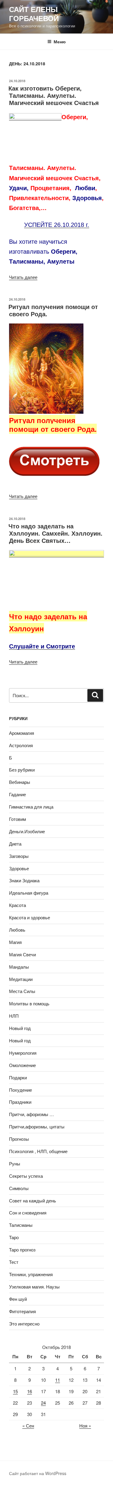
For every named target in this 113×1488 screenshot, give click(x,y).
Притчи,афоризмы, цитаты (36, 1126)
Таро (14, 1237)
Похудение (20, 1090)
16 (29, 1391)
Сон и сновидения (27, 1212)
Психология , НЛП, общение (38, 1151)
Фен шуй (18, 1299)
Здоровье (19, 868)
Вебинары (19, 782)
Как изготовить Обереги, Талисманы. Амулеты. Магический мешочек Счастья (53, 95)
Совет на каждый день (32, 1200)
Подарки (18, 1077)
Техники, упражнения (31, 1274)
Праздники (20, 1102)
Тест (13, 1262)
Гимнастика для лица (31, 806)
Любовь (17, 930)
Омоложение (22, 1065)
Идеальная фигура (28, 892)
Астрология (21, 745)
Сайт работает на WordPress (37, 1473)
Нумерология (22, 1053)
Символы (19, 1188)
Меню (60, 42)
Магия (15, 942)
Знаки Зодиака (24, 880)
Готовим (17, 819)
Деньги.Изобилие (27, 831)
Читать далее (23, 277)
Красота (17, 905)
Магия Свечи (22, 954)
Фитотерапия (22, 1311)
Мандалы (19, 967)
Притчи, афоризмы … (31, 1114)
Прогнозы (19, 1139)
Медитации (21, 979)
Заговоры (19, 856)
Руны (14, 1163)
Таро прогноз (22, 1249)
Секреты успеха (26, 1176)
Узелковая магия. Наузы (34, 1286)
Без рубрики (22, 769)
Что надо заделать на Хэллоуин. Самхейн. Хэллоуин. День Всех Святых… (55, 533)
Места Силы (22, 991)
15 (15, 1391)
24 (43, 1403)
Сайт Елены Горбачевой (34, 13)
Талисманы (21, 1225)
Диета (15, 843)
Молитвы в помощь (29, 1003)
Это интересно (24, 1323)
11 (57, 1380)
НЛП (14, 1016)
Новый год (20, 1028)
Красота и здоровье (29, 917)
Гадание (17, 794)
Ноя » (85, 1425)
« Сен (28, 1425)
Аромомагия (21, 733)
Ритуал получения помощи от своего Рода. (53, 310)
